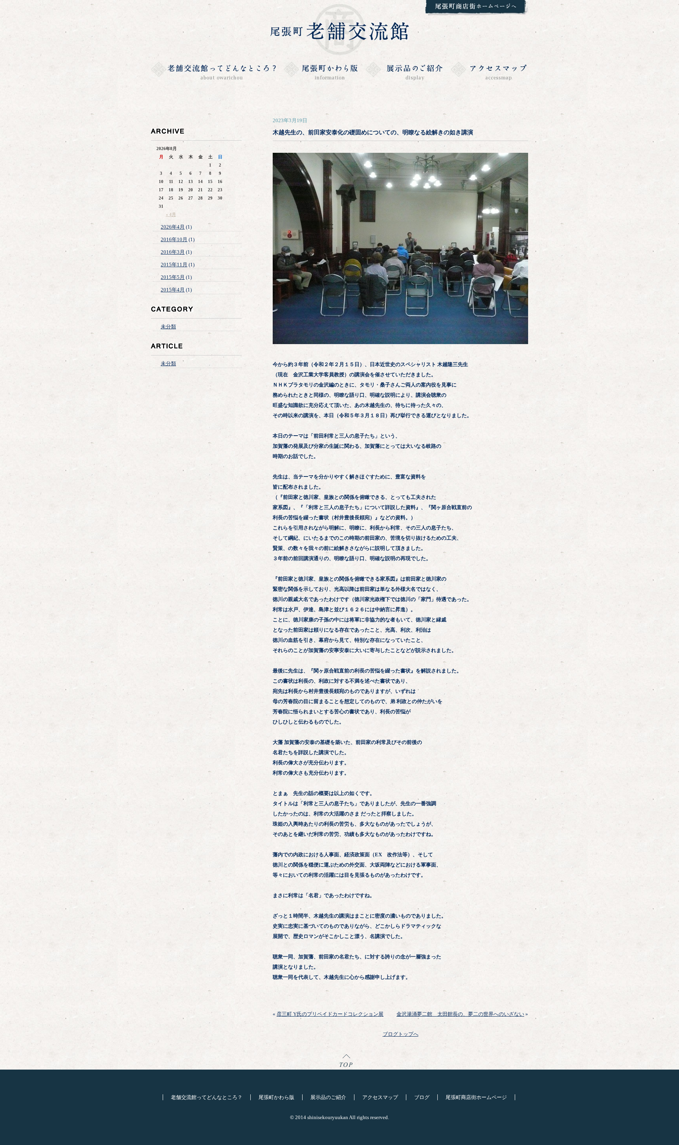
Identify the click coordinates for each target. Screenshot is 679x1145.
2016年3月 (173, 252)
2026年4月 (173, 227)
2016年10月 (174, 239)
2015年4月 (173, 290)
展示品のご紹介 (328, 1097)
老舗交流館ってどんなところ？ (206, 1097)
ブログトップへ (400, 1034)
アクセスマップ (380, 1097)
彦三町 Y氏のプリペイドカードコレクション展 (330, 1014)
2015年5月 (173, 277)
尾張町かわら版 (276, 1097)
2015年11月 (174, 264)
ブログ (421, 1097)
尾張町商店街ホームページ (476, 1097)
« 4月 (171, 214)
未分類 (168, 327)
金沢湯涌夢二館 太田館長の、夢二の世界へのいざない (460, 1014)
